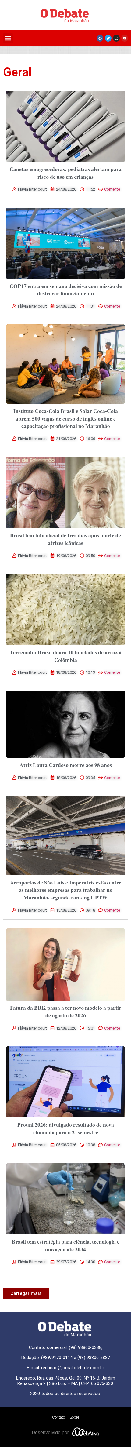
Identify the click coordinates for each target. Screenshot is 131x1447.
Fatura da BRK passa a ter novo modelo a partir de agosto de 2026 (65, 1011)
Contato (58, 1417)
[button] (8, 38)
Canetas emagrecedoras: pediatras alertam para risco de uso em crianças (65, 172)
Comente (112, 189)
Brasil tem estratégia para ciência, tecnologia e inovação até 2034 (65, 1245)
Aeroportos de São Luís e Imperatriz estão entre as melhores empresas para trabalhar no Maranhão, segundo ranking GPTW (65, 889)
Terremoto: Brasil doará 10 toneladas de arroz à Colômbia (66, 656)
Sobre (74, 1417)
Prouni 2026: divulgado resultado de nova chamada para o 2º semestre (65, 1128)
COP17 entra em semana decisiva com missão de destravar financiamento (65, 289)
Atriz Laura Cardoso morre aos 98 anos (65, 765)
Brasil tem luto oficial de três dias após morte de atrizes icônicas (65, 539)
